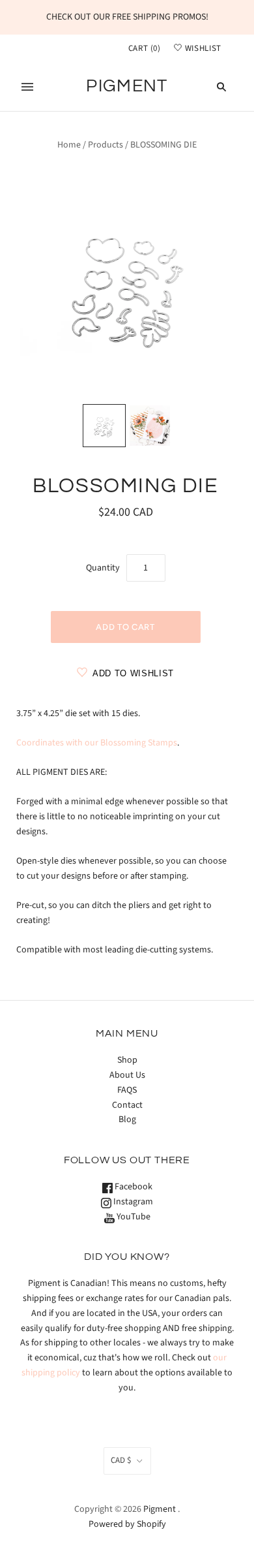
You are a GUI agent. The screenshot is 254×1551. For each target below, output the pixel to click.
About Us (127, 1075)
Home (69, 144)
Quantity (103, 567)
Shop (127, 1060)
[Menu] (27, 87)
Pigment (159, 1509)
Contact (127, 1105)
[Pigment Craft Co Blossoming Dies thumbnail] (104, 425)
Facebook (132, 1186)
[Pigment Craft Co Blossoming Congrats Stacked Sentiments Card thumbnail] (149, 425)
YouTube (132, 1216)
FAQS (127, 1090)
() (144, 48)
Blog (127, 1119)
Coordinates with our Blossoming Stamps (96, 742)
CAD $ (121, 1460)
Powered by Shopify (127, 1524)
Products (105, 144)
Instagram (132, 1201)
